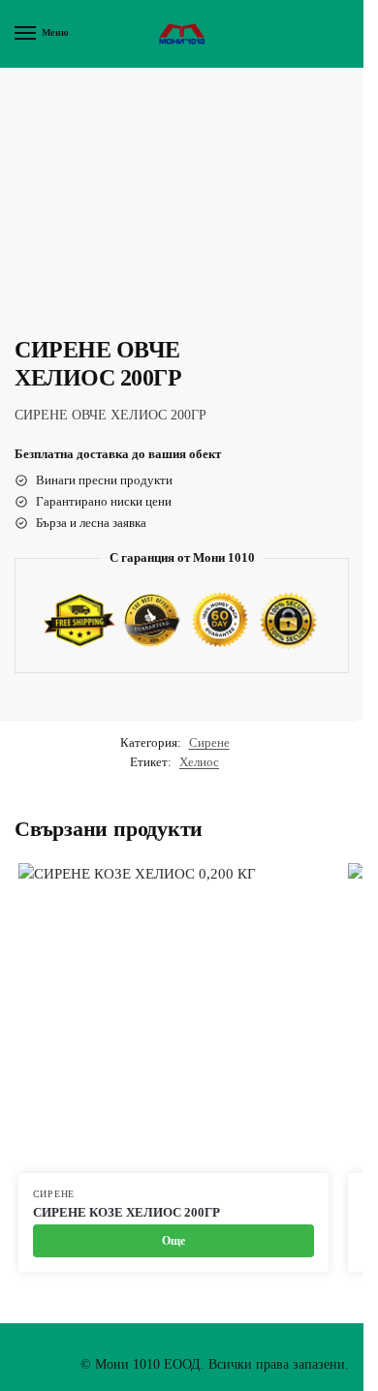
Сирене (209, 742)
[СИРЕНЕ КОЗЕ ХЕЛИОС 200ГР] (173, 1018)
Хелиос (199, 762)
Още (173, 1241)
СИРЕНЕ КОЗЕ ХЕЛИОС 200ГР (126, 1212)
